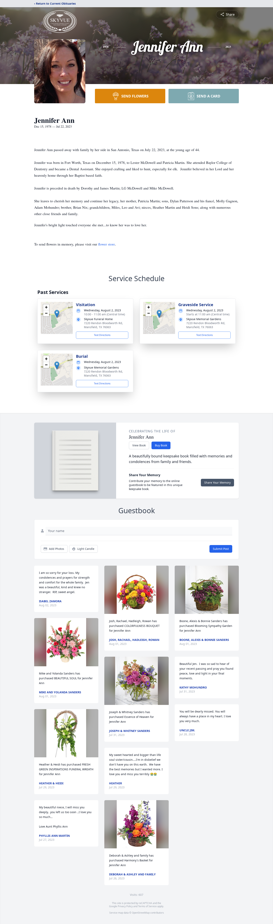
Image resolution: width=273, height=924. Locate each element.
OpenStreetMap (141, 912)
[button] (56, 314)
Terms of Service (147, 906)
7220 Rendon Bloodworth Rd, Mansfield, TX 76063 (103, 325)
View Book (139, 445)
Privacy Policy (125, 906)
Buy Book (161, 445)
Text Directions (102, 335)
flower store (106, 244)
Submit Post (221, 549)
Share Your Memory (217, 482)
